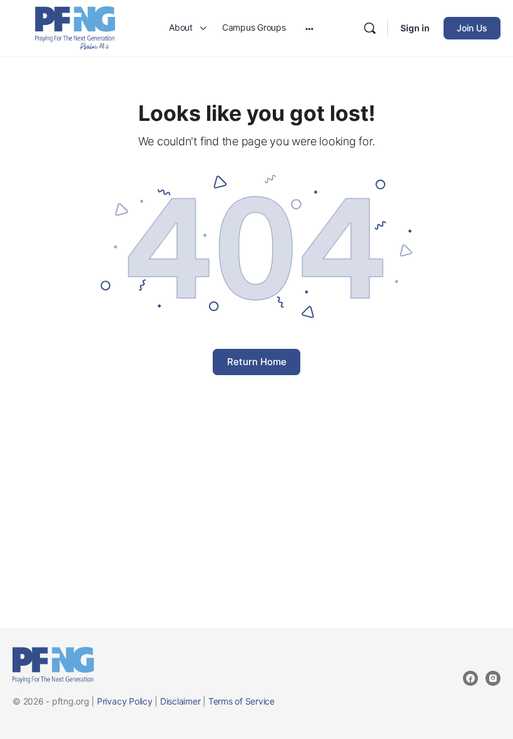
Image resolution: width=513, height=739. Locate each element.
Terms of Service (241, 701)
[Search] (369, 28)
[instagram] (492, 678)
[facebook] (470, 678)
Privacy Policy (125, 701)
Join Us (472, 28)
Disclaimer (180, 701)
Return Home (257, 362)
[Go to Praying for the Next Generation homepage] (75, 27)
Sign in (415, 28)
